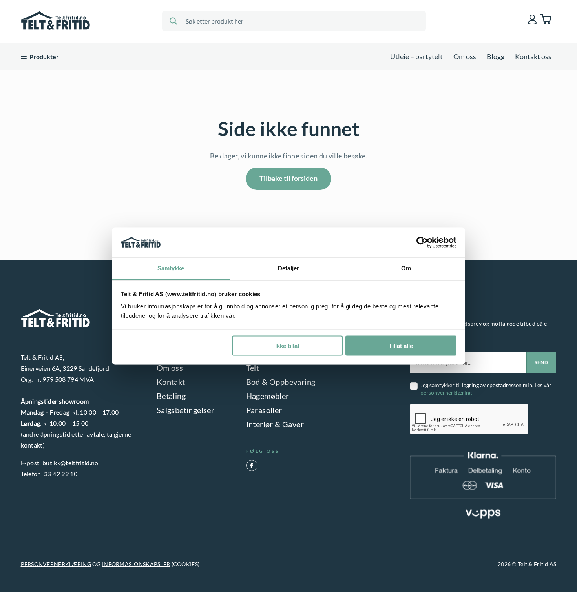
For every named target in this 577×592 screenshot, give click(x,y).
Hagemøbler (267, 396)
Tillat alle (401, 345)
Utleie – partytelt (416, 56)
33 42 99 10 (60, 473)
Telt (252, 367)
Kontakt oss (533, 56)
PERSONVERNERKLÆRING (56, 564)
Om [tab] (406, 268)
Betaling (171, 396)
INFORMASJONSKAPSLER (136, 564)
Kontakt (171, 381)
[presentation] (469, 419)
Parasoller (264, 410)
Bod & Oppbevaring (281, 381)
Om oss (464, 56)
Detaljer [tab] (288, 268)
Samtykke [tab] (170, 268)
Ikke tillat (287, 345)
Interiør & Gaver (275, 424)
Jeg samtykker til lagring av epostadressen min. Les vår (485, 389)
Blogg (495, 56)
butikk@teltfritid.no (70, 462)
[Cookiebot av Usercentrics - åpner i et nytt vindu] (422, 242)
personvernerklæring (446, 392)
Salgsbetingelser (185, 410)
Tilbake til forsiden (288, 178)
